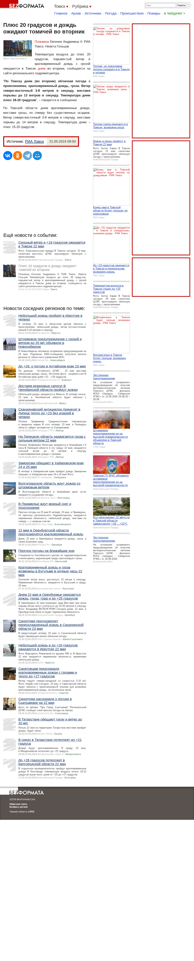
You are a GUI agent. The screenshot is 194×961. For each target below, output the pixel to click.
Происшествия (132, 13)
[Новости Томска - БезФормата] (22, 4)
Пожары (153, 13)
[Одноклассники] (17, 155)
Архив (76, 13)
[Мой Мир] (37, 155)
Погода (111, 13)
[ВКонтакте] (7, 155)
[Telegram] (27, 155)
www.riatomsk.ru (18, 58)
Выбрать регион (18, 807)
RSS (32, 811)
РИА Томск (34, 141)
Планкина (42, 41)
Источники (93, 13)
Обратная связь (18, 804)
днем (41, 68)
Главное (60, 13)
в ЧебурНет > (174, 13)
